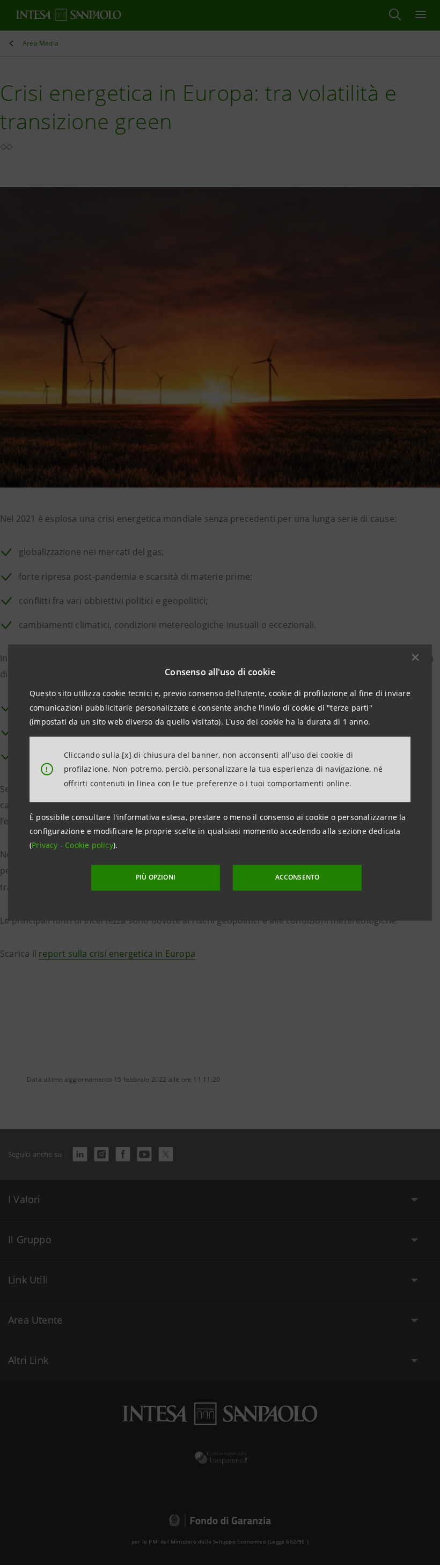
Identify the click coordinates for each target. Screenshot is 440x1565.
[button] (415, 657)
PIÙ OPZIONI (155, 877)
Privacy (46, 845)
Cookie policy (89, 845)
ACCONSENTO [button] (297, 877)
